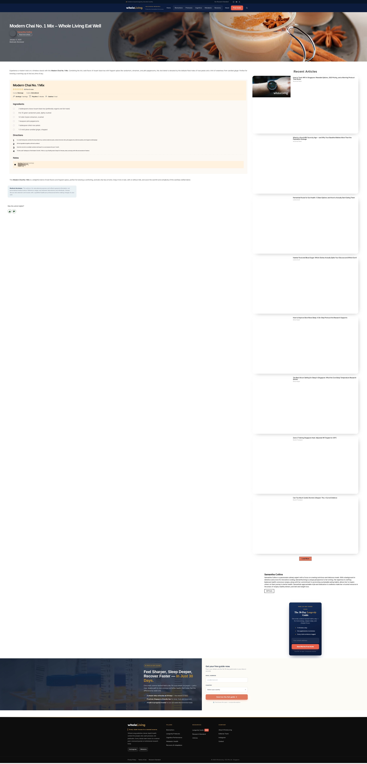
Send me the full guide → (226, 697)
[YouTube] (236, 1)
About (227, 8)
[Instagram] (233, 1)
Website (143, 749)
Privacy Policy (132, 760)
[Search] (247, 8)
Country (209, 685)
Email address (211, 675)
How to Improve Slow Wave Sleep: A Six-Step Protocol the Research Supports (320, 318)
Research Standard (199, 734)
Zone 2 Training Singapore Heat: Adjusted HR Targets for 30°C (315, 438)
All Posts (269, 591)
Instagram (133, 749)
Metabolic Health (172, 741)
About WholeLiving (225, 730)
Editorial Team (224, 734)
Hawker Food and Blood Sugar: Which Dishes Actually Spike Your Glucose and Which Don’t (325, 258)
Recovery (218, 8)
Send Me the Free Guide (305, 647)
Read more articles (24, 35)
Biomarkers (179, 8)
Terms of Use (142, 760)
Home (169, 8)
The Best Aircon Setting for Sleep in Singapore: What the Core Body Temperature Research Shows (324, 378)
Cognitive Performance (174, 738)
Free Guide (237, 8)
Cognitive (198, 8)
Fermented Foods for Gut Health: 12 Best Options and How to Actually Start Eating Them (324, 198)
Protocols (189, 8)
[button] (305, 559)
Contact (221, 741)
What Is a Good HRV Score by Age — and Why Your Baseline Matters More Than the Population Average (322, 138)
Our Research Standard (221, 2)
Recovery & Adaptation (174, 745)
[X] (239, 1)
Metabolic (208, 8)
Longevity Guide (200, 730)
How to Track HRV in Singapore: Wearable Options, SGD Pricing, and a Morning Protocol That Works (323, 78)
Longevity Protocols (173, 734)
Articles (195, 738)
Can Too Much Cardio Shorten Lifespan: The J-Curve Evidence (315, 498)
